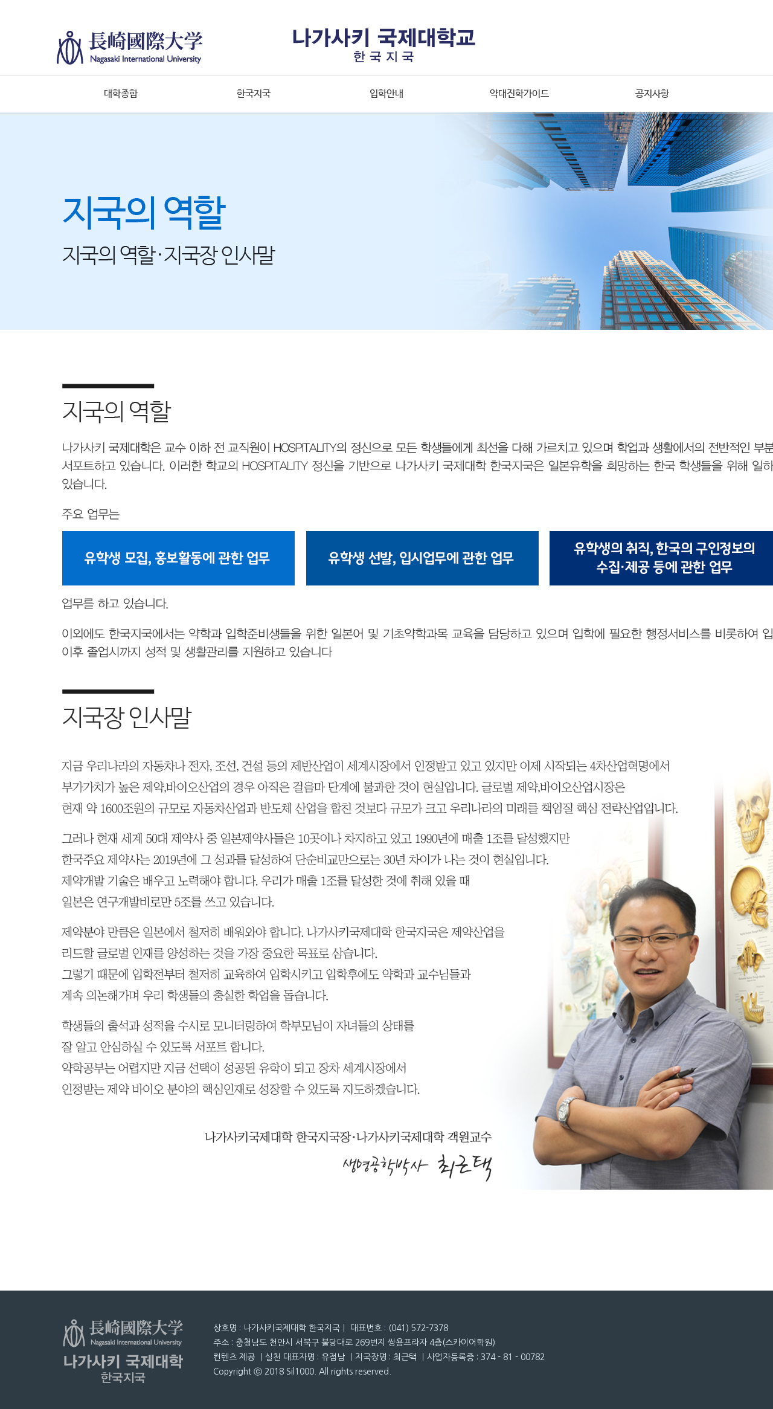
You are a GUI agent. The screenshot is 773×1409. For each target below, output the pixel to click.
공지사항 (652, 94)
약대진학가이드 (519, 94)
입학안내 (386, 94)
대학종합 (121, 94)
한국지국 (254, 94)
